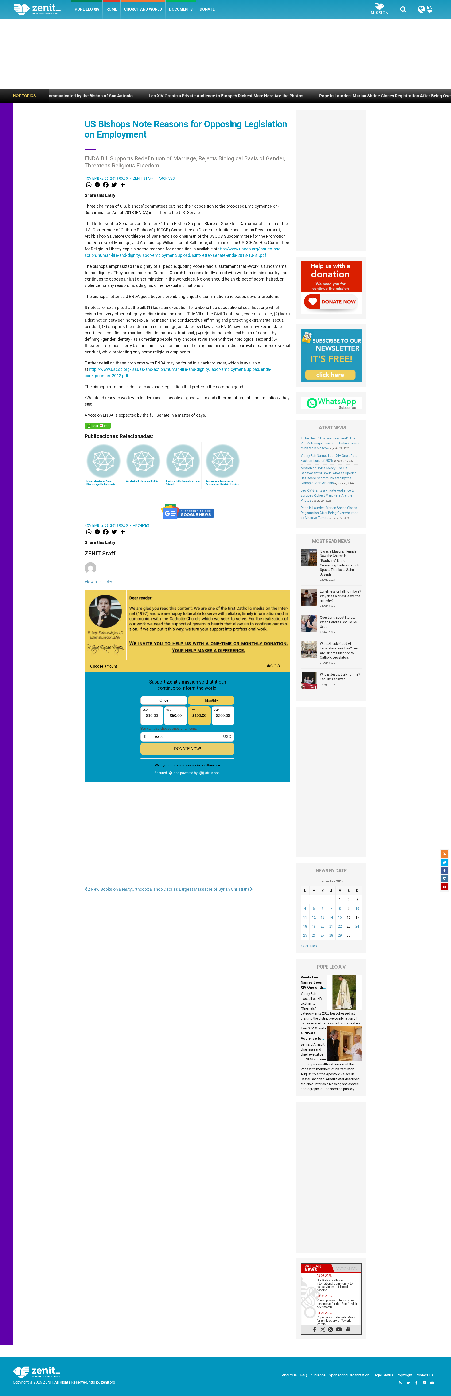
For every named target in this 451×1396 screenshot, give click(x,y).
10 (357, 908)
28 (331, 935)
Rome (111, 9)
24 (357, 926)
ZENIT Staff (143, 178)
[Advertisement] (225, 54)
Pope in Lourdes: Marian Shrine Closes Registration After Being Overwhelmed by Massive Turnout (344, 95)
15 (340, 917)
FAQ (303, 1375)
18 (305, 926)
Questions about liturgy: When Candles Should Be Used (338, 622)
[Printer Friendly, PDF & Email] (98, 426)
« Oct (304, 946)
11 (305, 917)
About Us (289, 1375)
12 (314, 917)
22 (340, 926)
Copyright (404, 1375)
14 (331, 917)
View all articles (99, 581)
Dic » (313, 946)
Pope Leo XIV (87, 9)
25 (305, 935)
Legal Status (383, 1375)
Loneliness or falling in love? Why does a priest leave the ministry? (340, 595)
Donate (207, 9)
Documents (181, 9)
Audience (318, 1375)
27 (322, 935)
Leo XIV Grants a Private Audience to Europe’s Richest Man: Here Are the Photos (156, 95)
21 (331, 926)
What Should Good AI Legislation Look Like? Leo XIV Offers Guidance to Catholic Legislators (339, 650)
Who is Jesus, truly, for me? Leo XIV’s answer (340, 676)
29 (340, 935)
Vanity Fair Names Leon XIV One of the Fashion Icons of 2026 (313, 987)
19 (314, 926)
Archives (167, 178)
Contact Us (424, 1375)
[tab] (316, 1268)
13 (322, 917)
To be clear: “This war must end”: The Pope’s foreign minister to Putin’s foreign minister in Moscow (330, 443)
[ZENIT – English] (42, 9)
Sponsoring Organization (349, 1375)
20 (322, 926)
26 (314, 935)
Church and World (143, 9)
